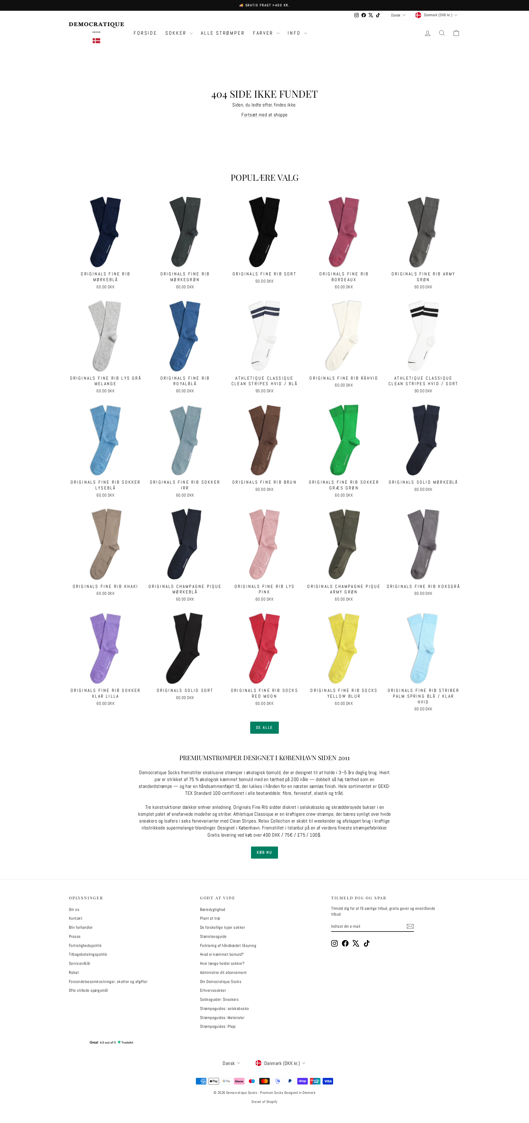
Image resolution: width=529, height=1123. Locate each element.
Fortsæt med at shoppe (264, 114)
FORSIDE (145, 33)
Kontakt (75, 918)
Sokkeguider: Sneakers (219, 999)
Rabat (74, 972)
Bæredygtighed (212, 909)
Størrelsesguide (213, 936)
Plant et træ (210, 918)
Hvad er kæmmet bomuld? (222, 954)
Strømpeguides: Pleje (218, 1026)
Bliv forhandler (81, 927)
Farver (264, 33)
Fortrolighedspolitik (85, 945)
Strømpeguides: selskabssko (224, 1008)
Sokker (176, 33)
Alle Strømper (223, 33)
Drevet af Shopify (264, 1101)
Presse (75, 936)
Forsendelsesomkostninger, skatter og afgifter (108, 981)
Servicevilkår (79, 963)
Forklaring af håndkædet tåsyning (228, 945)
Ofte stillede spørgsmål (88, 990)
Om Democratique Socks (220, 981)
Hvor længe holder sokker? (222, 963)
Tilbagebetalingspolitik (88, 954)
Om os (74, 909)
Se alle (264, 727)
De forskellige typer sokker (222, 927)
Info (295, 33)
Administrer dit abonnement (223, 972)
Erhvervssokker (213, 990)
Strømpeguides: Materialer (222, 1017)
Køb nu (264, 852)
